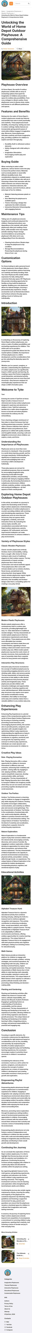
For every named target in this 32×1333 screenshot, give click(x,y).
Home (3, 11)
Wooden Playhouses (7, 13)
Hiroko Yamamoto (8, 48)
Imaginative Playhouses (14, 11)
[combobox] (21, 3)
